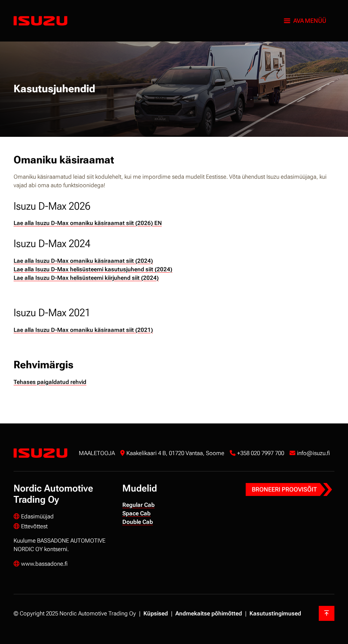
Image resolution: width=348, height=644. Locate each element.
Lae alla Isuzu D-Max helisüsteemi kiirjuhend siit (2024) (86, 277)
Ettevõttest (34, 526)
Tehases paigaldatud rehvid (50, 382)
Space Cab (136, 513)
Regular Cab (138, 504)
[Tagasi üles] (326, 613)
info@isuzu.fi (313, 453)
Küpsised (155, 613)
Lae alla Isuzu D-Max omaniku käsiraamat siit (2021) (83, 329)
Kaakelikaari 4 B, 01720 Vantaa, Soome (175, 453)
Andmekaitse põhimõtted (208, 613)
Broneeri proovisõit (284, 489)
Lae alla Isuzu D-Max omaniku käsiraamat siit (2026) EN (88, 223)
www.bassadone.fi (44, 563)
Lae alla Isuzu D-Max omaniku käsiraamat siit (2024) (83, 260)
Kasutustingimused (275, 613)
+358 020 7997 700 (260, 453)
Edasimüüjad (37, 516)
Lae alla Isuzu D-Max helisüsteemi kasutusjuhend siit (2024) (93, 269)
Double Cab (137, 521)
